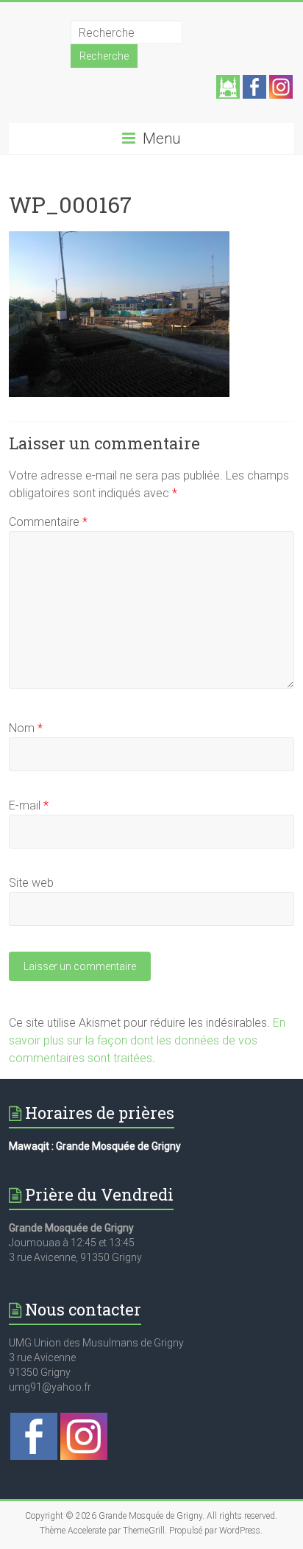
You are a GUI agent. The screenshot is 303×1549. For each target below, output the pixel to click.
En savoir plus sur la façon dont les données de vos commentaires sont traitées (147, 1040)
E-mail (29, 805)
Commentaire (48, 522)
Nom (26, 728)
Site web (31, 883)
